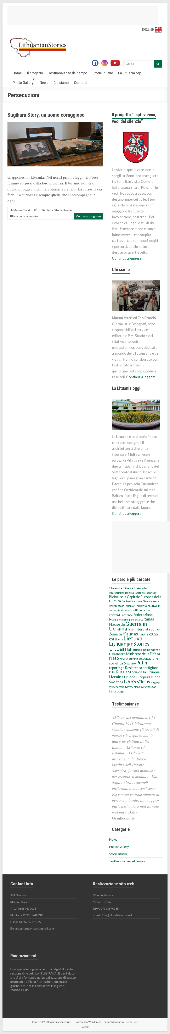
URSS (130, 681)
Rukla (112, 672)
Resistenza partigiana (142, 667)
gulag (131, 629)
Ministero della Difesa (143, 654)
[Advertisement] (82, 15)
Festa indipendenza (129, 619)
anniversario (128, 588)
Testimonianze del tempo (67, 73)
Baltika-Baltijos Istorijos (141, 592)
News (44, 82)
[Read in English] (158, 30)
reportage (116, 668)
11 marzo (114, 588)
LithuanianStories (129, 644)
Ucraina (116, 676)
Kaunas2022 (148, 634)
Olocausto (130, 663)
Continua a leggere (88, 216)
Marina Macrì (21, 210)
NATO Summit (129, 658)
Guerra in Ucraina (128, 626)
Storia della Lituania (144, 672)
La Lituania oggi (130, 73)
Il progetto (35, 73)
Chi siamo (61, 82)
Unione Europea (136, 677)
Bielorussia (117, 597)
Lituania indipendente (146, 649)
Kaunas (130, 633)
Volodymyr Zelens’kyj (131, 687)
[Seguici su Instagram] (105, 63)
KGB (111, 639)
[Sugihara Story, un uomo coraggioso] (55, 124)
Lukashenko (117, 654)
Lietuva (133, 638)
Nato (114, 658)
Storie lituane (102, 73)
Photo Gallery (23, 82)
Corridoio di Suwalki (147, 605)
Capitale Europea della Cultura (135, 599)
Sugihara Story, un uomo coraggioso (46, 115)
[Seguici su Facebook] (96, 63)
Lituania (120, 648)
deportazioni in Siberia (120, 610)
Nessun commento (25, 216)
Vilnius (143, 681)
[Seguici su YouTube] (116, 63)
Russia (122, 671)
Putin (141, 662)
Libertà (119, 639)
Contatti (80, 82)
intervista (142, 629)
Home (17, 73)
